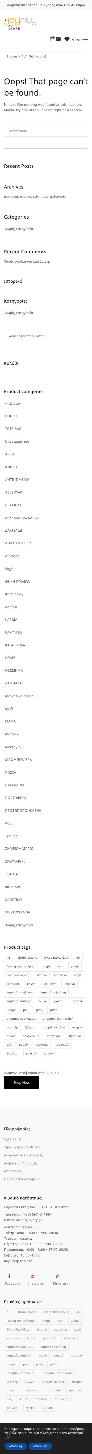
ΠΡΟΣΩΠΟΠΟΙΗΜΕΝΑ (23, 810)
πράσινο (75, 1036)
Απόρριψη (40, 1446)
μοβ (26, 1010)
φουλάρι (13, 1053)
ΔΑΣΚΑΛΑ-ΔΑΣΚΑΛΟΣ (22, 518)
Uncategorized (17, 441)
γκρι (61, 966)
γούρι (75, 966)
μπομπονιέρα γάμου (21, 1019)
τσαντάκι (41, 1045)
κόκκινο (69, 984)
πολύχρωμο (31, 1036)
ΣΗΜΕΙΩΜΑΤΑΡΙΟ (19, 848)
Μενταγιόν (13, 747)
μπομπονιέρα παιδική (58, 1019)
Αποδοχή (15, 1446)
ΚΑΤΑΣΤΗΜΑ (15, 645)
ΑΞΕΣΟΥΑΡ (13, 492)
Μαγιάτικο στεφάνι (21, 696)
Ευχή (9, 569)
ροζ (9, 1045)
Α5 (78, 958)
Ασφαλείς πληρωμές (20, 1163)
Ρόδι (9, 823)
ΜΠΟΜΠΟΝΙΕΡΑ (18, 760)
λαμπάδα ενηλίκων (20, 992)
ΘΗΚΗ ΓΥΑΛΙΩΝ (17, 581)
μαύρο (11, 1010)
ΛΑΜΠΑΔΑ (13, 683)
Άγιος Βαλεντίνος (56, 958)
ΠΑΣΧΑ (10, 772)
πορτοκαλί (54, 1036)
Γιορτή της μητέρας (20, 966)
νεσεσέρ (12, 1027)
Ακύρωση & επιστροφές (23, 1155)
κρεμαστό (49, 984)
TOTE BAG (13, 429)
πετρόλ (77, 1027)
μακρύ (58, 1001)
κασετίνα (60, 975)
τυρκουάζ (62, 1045)
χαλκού (31, 1053)
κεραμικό (13, 984)
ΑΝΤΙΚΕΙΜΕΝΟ (17, 479)
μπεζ (39, 1010)
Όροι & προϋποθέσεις (22, 1147)
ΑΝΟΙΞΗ (12, 467)
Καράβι (11, 607)
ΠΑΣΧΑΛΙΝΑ (15, 785)
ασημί (46, 966)
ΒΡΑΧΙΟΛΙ (13, 505)
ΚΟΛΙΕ (10, 658)
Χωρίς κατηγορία (19, 925)
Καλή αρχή (14, 594)
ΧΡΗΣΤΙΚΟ (13, 900)
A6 (8, 958)
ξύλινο (29, 1027)
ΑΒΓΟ (9, 454)
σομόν (23, 1045)
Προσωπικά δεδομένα (22, 1179)
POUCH (11, 416)
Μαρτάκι (12, 734)
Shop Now (21, 1082)
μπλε (53, 1010)
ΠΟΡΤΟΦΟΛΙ (15, 798)
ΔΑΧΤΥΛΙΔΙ (13, 530)
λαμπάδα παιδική (19, 1001)
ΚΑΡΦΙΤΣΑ (13, 632)
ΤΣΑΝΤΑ (11, 874)
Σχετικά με (12, 1139)
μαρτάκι (76, 1001)
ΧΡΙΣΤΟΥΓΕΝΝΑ (17, 912)
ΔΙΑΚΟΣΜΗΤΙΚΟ (18, 543)
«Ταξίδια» (13, 403)
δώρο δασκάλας (18, 975)
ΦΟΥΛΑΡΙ (12, 887)
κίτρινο (42, 975)
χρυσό (48, 1053)
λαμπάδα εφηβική (53, 992)
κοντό (31, 984)
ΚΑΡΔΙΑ (11, 619)
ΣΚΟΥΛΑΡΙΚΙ (15, 861)
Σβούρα (11, 836)
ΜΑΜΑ (10, 721)
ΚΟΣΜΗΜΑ (14, 670)
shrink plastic (27, 958)
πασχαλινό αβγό (53, 1027)
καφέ (77, 975)
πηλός (11, 1036)
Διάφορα (12, 556)
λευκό (43, 1001)
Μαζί (9, 709)
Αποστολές (13, 1171)
